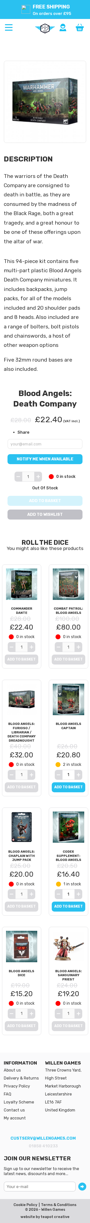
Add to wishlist (45, 514)
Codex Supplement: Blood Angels (68, 856)
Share (24, 432)
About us (12, 1070)
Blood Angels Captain (68, 726)
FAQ (7, 1094)
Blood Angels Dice (21, 973)
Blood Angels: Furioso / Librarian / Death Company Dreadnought (22, 732)
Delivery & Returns (21, 1078)
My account (15, 1118)
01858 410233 (43, 1146)
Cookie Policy (25, 1205)
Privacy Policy (17, 1086)
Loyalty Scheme (19, 1102)
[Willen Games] (45, 28)
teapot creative (55, 1217)
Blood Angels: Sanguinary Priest (68, 975)
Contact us (14, 1110)
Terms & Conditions (58, 1205)
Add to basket (45, 500)
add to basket (68, 787)
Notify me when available (45, 459)
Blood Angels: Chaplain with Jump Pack (21, 856)
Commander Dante (21, 611)
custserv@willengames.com (43, 1138)
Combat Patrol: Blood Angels (68, 611)
